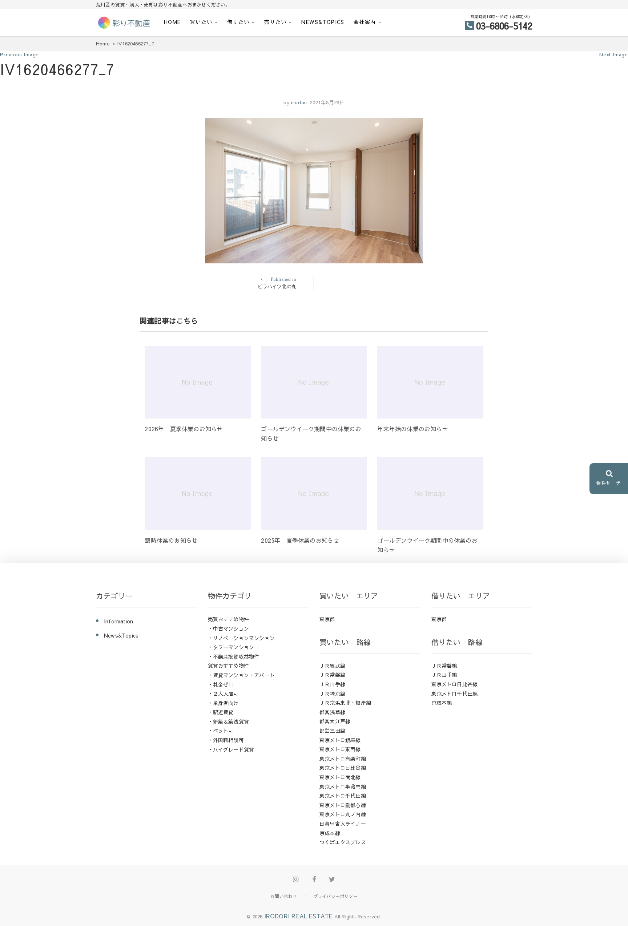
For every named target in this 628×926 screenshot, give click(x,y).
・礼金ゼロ (221, 684)
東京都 (327, 619)
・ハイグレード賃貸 (231, 749)
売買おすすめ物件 (228, 619)
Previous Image (19, 54)
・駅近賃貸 (221, 712)
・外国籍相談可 (226, 740)
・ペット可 (221, 730)
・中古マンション (228, 628)
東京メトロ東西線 (340, 749)
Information (118, 621)
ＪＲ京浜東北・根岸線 (345, 702)
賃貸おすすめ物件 (228, 665)
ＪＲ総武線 (332, 665)
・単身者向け (223, 703)
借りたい (238, 21)
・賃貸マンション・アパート (241, 675)
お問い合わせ (283, 896)
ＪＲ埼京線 (332, 693)
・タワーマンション (231, 647)
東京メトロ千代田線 (342, 795)
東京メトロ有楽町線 (342, 758)
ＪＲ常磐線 (332, 674)
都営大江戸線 (334, 721)
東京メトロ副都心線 (342, 805)
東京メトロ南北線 (340, 777)
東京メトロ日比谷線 (342, 767)
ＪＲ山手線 (332, 684)
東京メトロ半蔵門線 (342, 786)
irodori (299, 102)
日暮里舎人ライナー (342, 823)
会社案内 (365, 21)
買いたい (201, 21)
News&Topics (322, 21)
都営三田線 (332, 730)
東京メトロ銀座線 (340, 740)
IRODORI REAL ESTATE (298, 916)
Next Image (613, 54)
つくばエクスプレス (342, 842)
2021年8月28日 (327, 102)
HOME (172, 21)
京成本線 (329, 833)
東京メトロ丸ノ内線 (342, 814)
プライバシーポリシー (335, 896)
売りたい (275, 21)
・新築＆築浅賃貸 (228, 721)
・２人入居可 (223, 693)
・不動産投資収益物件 (233, 656)
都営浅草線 (332, 712)
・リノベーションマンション (241, 638)
